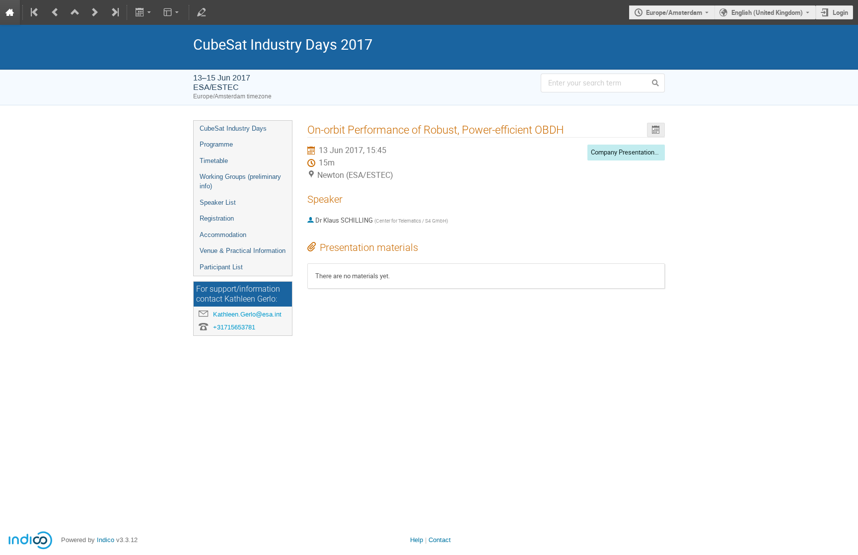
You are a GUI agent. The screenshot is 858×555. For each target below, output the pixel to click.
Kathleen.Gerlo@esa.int (247, 314)
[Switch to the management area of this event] (202, 12)
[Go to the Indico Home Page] (10, 12)
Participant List (221, 267)
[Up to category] (75, 12)
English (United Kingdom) (767, 12)
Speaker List (218, 202)
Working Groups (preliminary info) (240, 181)
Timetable (214, 160)
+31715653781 (234, 327)
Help (416, 540)
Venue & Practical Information (243, 250)
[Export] (144, 12)
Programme (216, 144)
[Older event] (55, 12)
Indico (105, 540)
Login (840, 12)
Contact (440, 540)
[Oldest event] (35, 12)
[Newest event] (114, 12)
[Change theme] (172, 12)
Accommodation (223, 234)
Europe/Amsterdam (674, 12)
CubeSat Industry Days (233, 128)
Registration (217, 218)
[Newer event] (95, 12)
